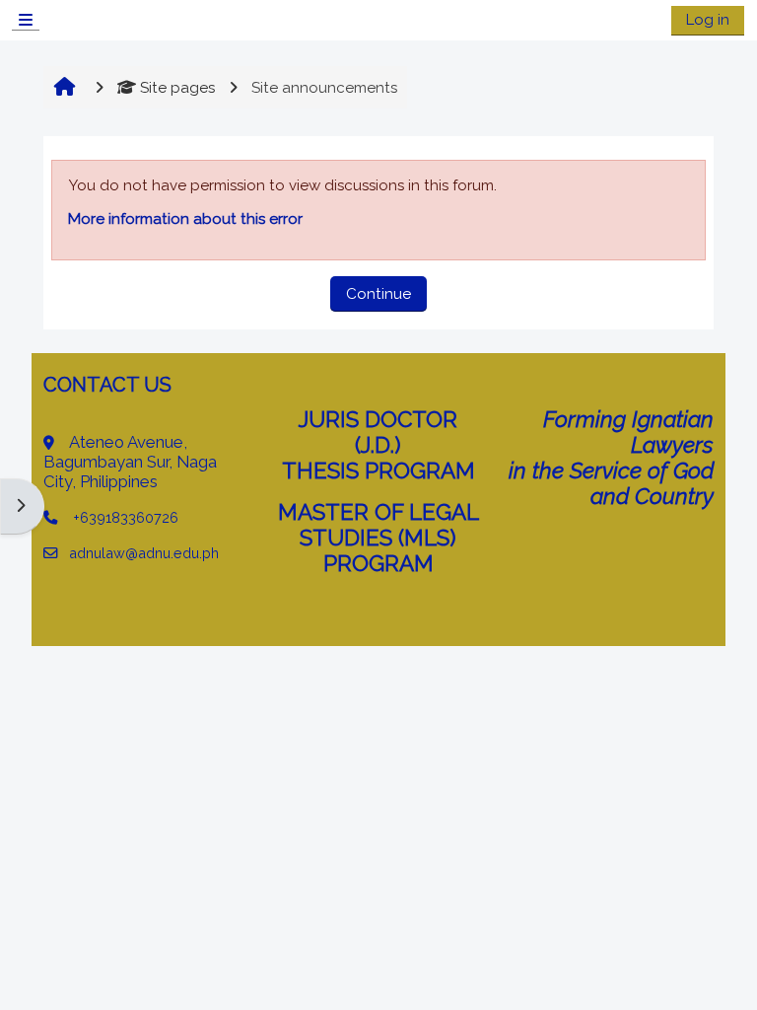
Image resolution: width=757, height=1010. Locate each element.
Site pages (177, 88)
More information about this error (185, 219)
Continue (378, 294)
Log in (707, 20)
